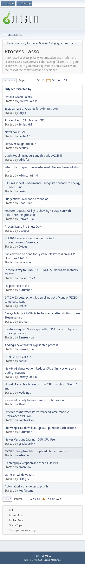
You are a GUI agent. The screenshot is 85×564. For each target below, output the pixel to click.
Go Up (7, 498)
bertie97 (24, 136)
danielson (25, 262)
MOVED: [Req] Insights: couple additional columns (36, 451)
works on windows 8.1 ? (19, 475)
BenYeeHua (26, 219)
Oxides (23, 246)
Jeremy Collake (28, 101)
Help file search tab (17, 286)
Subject (10, 89)
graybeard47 (27, 443)
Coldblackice (26, 420)
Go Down (9, 80)
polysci (23, 113)
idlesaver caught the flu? (20, 144)
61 (65, 80)
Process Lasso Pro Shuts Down (24, 226)
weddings (25, 392)
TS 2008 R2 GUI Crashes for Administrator (31, 108)
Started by (24, 89)
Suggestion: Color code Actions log (26, 199)
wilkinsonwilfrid (28, 175)
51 (43, 80)
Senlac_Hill (25, 124)
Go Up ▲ (46, 555)
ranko (22, 191)
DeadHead (25, 203)
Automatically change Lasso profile (26, 486)
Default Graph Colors (18, 97)
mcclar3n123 (27, 278)
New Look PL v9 (15, 132)
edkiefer (24, 160)
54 (58, 80)
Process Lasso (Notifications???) (24, 120)
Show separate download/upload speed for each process (40, 428)
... (35, 80)
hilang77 (24, 479)
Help (36, 555)
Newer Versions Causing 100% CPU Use (30, 439)
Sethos (23, 321)
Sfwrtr (23, 404)
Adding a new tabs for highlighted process (31, 345)
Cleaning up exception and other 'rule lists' (31, 463)
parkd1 (23, 361)
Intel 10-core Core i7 (18, 357)
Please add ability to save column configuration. (35, 400)
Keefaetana (26, 490)
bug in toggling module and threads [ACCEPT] (33, 155)
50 (38, 80)
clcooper (24, 231)
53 (53, 80)
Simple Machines (52, 560)
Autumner (25, 290)
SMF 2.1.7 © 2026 (33, 560)
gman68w (25, 467)
